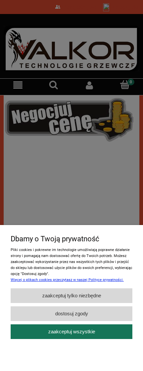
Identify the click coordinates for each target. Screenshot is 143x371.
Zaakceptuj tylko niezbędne (71, 295)
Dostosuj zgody (71, 313)
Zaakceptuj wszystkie (71, 331)
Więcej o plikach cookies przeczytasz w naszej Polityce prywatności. (67, 280)
